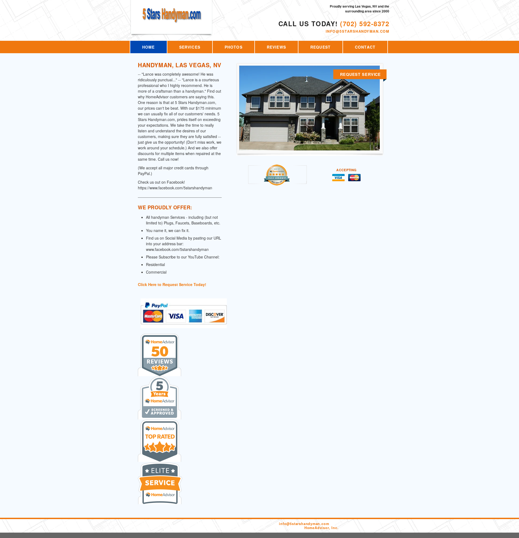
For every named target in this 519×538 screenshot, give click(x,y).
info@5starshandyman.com (357, 31)
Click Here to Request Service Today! (172, 284)
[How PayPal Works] (184, 325)
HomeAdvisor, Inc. (321, 527)
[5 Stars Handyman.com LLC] (172, 19)
